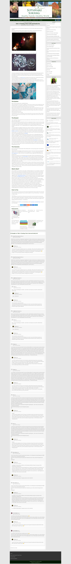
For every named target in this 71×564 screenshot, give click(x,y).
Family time (19, 206)
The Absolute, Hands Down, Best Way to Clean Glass (15, 217)
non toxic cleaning (25, 206)
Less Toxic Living (49, 71)
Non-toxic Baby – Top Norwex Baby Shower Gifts (31, 211)
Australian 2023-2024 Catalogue (52, 34)
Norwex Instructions (50, 31)
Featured (28, 22)
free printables (25, 156)
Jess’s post (23, 77)
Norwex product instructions (51, 68)
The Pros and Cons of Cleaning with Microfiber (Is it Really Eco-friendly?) (23, 227)
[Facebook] (56, 20)
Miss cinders (15, 452)
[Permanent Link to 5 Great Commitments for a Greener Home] (32, 223)
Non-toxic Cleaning (50, 66)
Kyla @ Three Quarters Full (17, 236)
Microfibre (48, 69)
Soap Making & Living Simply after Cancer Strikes (39, 221)
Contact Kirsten (12, 556)
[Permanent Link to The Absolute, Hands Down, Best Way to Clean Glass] (15, 212)
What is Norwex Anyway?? (51, 23)
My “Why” (48, 25)
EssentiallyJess (15, 513)
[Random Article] (59, 20)
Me (14, 286)
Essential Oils (49, 63)
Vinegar (48, 74)
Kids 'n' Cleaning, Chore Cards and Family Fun (28, 23)
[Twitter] (55, 20)
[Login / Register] (60, 20)
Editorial (25, 22)
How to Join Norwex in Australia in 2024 (53, 36)
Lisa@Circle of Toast (16, 311)
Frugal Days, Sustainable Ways (35, 201)
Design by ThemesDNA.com (35, 562)
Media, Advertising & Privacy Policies (16, 555)
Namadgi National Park (21, 176)
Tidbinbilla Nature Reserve (22, 175)
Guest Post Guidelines (13, 558)
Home (11, 553)
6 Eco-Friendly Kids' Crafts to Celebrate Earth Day (24, 211)
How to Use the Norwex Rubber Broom (53, 155)
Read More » (48, 124)
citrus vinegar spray (15, 153)
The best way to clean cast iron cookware (54, 144)
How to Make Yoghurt (50, 46)
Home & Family (30, 22)
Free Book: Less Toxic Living (51, 29)
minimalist (26, 133)
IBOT (20, 201)
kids (21, 206)
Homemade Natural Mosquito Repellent (53, 53)
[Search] (57, 20)
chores (16, 206)
